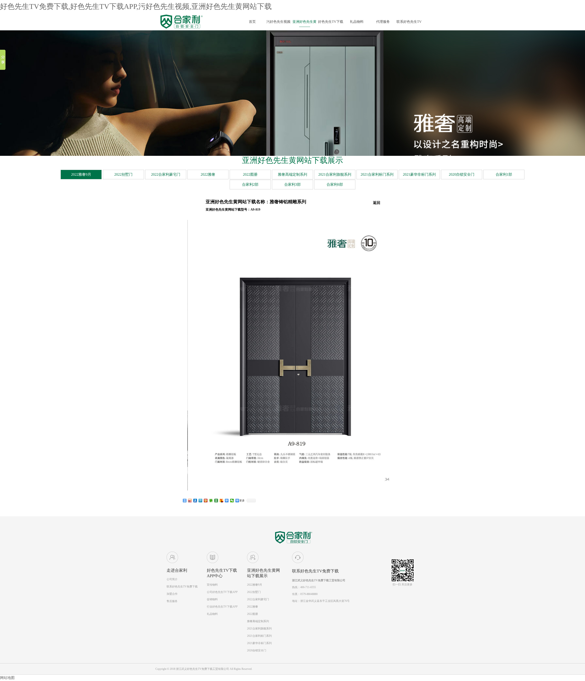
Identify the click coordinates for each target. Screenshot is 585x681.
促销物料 (212, 599)
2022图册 (250, 174)
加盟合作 (172, 593)
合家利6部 (335, 184)
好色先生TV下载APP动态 (330, 23)
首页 (252, 21)
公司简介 (172, 579)
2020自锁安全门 (461, 174)
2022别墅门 (123, 174)
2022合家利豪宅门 (165, 174)
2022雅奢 (208, 174)
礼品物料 (357, 21)
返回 (376, 203)
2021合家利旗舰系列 (334, 174)
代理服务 (383, 21)
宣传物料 (212, 584)
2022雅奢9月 (81, 174)
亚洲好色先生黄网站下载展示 (304, 23)
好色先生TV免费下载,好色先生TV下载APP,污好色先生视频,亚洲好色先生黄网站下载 (136, 6)
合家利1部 (504, 174)
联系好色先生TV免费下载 (409, 23)
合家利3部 (292, 184)
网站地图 (7, 678)
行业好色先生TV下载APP (222, 606)
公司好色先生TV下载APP (222, 592)
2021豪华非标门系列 (419, 174)
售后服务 (172, 601)
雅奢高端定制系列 (292, 174)
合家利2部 (250, 184)
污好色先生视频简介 (278, 23)
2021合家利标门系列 (377, 174)
